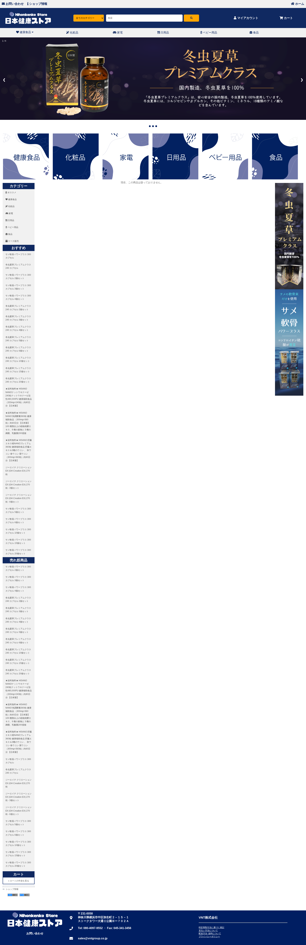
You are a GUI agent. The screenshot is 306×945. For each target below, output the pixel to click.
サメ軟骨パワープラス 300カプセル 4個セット (18, 297)
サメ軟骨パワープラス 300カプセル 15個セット (18, 541)
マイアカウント (247, 18)
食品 (255, 32)
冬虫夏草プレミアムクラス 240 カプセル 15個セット (18, 370)
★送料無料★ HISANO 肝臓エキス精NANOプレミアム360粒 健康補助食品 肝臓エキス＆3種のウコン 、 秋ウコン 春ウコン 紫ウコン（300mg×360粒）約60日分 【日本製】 (18, 450)
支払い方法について (208, 930)
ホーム (299, 3)
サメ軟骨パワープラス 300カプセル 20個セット (18, 552)
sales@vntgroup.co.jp (92, 938)
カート (288, 18)
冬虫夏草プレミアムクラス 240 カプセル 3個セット (18, 318)
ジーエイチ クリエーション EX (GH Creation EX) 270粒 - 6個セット (18, 498)
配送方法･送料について (210, 933)
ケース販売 (13, 241)
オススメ (11, 192)
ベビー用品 (209, 32)
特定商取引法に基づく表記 (211, 927)
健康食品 (25, 32)
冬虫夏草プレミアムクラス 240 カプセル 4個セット (18, 328)
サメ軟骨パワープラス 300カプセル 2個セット (18, 277)
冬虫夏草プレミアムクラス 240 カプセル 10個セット (18, 359)
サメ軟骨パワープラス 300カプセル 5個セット (18, 510)
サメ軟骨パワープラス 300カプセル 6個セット (18, 521)
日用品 (164, 32)
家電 (119, 32)
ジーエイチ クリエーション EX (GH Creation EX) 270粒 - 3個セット (18, 484)
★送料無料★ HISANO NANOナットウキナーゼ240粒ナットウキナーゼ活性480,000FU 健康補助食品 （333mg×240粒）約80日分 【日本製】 (18, 397)
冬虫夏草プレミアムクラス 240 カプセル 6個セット (18, 349)
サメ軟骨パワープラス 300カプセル (18, 256)
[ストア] (191, 18)
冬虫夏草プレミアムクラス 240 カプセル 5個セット (18, 339)
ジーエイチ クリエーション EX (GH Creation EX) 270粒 (18, 470)
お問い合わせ (14, 3)
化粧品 (73, 32)
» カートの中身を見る (18, 881)
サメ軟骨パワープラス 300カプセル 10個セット (18, 531)
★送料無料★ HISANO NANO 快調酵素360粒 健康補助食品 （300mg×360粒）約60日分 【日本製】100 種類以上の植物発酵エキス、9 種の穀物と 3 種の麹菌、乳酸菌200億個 (18, 423)
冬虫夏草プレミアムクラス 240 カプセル (18, 266)
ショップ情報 (37, 3)
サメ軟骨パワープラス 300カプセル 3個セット (18, 287)
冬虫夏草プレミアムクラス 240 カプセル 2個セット (18, 308)
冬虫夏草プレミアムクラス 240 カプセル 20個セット (18, 380)
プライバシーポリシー (209, 936)
